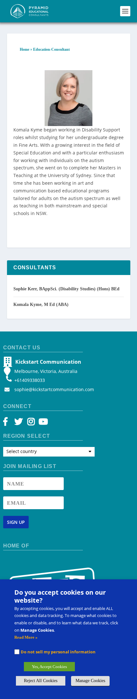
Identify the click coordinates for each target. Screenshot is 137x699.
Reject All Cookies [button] (40, 680)
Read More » (26, 637)
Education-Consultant (51, 49)
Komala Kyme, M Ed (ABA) (40, 304)
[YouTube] (42, 423)
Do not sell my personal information (58, 652)
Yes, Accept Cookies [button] (49, 666)
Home (24, 49)
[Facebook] (8, 423)
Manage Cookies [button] (90, 680)
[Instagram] (31, 423)
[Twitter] (19, 423)
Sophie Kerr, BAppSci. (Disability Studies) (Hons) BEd (66, 288)
